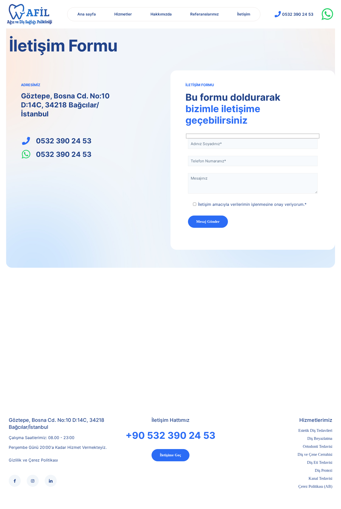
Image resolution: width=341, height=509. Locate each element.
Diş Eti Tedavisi (319, 462)
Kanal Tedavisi (320, 478)
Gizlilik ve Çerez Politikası (33, 460)
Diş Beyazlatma (319, 438)
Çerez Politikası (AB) (315, 486)
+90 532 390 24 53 (170, 435)
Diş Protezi (323, 470)
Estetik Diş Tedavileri (315, 430)
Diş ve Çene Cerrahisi (315, 454)
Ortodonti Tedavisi (317, 446)
